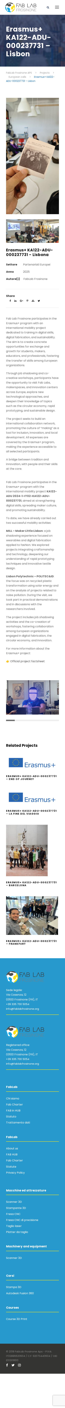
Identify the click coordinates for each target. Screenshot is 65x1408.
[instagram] (19, 1365)
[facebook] (7, 1365)
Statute (11, 1167)
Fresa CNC (13, 1214)
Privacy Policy (15, 1173)
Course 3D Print (16, 1319)
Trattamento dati (18, 1123)
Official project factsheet (27, 661)
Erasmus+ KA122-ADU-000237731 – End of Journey (32, 767)
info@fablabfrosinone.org (22, 1009)
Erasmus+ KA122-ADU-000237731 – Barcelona (32, 855)
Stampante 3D (16, 1208)
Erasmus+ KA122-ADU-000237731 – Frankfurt (32, 920)
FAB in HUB (13, 1111)
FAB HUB (12, 1154)
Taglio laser (14, 1226)
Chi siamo (12, 1098)
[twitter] (13, 1365)
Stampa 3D (13, 1287)
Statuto (11, 1117)
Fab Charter (14, 1104)
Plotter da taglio (17, 1232)
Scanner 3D (14, 1202)
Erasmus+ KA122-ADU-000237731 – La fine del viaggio (32, 802)
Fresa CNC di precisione (22, 1220)
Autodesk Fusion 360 (20, 1293)
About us (12, 1148)
